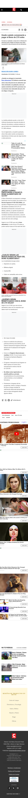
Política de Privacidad (14, 771)
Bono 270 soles (18, 415)
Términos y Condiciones (14, 768)
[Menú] (2, 9)
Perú (12, 415)
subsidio (8, 417)
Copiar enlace (17, 400)
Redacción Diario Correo (10, 71)
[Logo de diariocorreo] (14, 10)
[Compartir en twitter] (22, 30)
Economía (5, 29)
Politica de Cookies (14, 774)
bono (3, 417)
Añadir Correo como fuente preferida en (12, 24)
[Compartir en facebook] (19, 30)
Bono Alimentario (6, 415)
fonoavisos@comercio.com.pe (17, 750)
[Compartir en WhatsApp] (25, 30)
